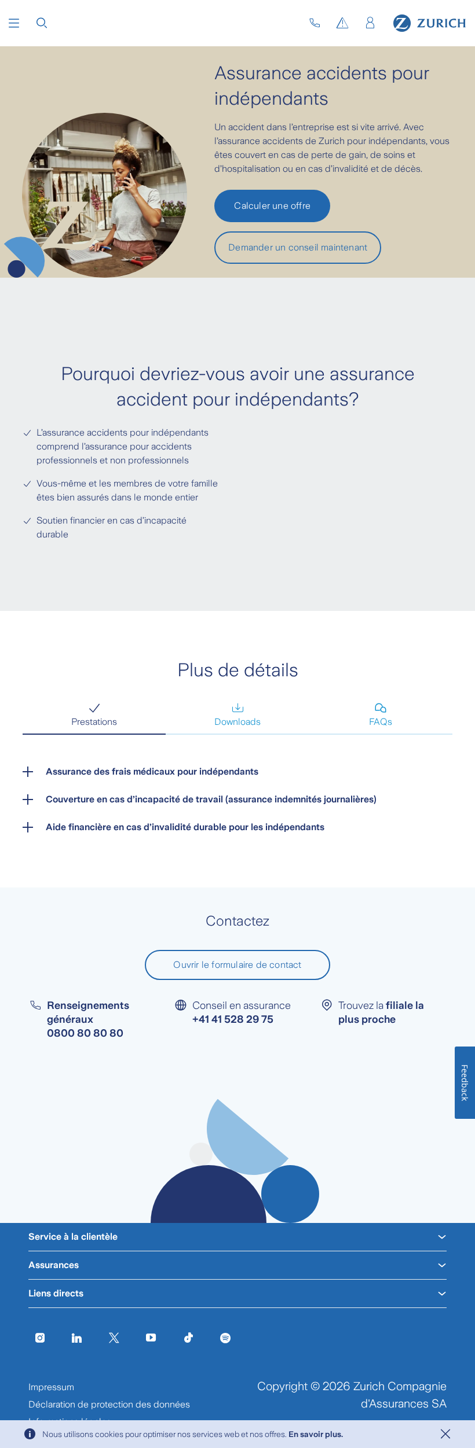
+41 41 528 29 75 (232, 1019)
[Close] (445, 1434)
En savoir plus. (315, 1434)
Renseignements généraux (88, 1019)
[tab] (94, 716)
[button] (14, 23)
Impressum (51, 1387)
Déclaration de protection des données (109, 1404)
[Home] (429, 23)
